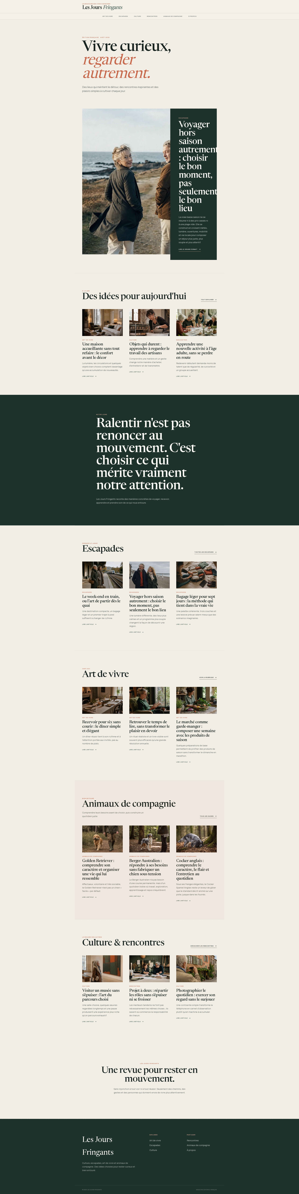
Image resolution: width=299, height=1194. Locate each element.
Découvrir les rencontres (202, 946)
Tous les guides (207, 816)
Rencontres (152, 16)
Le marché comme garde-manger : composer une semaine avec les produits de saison (195, 731)
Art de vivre (107, 16)
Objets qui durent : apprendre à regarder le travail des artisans (149, 348)
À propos (192, 16)
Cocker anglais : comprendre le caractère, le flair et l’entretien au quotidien (192, 870)
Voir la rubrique (206, 677)
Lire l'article (88, 376)
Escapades (123, 16)
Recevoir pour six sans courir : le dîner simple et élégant (101, 726)
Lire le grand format (188, 249)
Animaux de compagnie (172, 16)
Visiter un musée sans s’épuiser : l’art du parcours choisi (100, 995)
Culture (137, 16)
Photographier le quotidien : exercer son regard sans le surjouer (195, 995)
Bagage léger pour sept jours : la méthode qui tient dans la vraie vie (195, 601)
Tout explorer (207, 299)
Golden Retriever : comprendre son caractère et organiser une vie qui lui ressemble (100, 870)
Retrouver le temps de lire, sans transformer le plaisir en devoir (149, 726)
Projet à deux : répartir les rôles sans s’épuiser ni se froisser (148, 995)
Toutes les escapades (204, 552)
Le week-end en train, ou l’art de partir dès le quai (101, 601)
